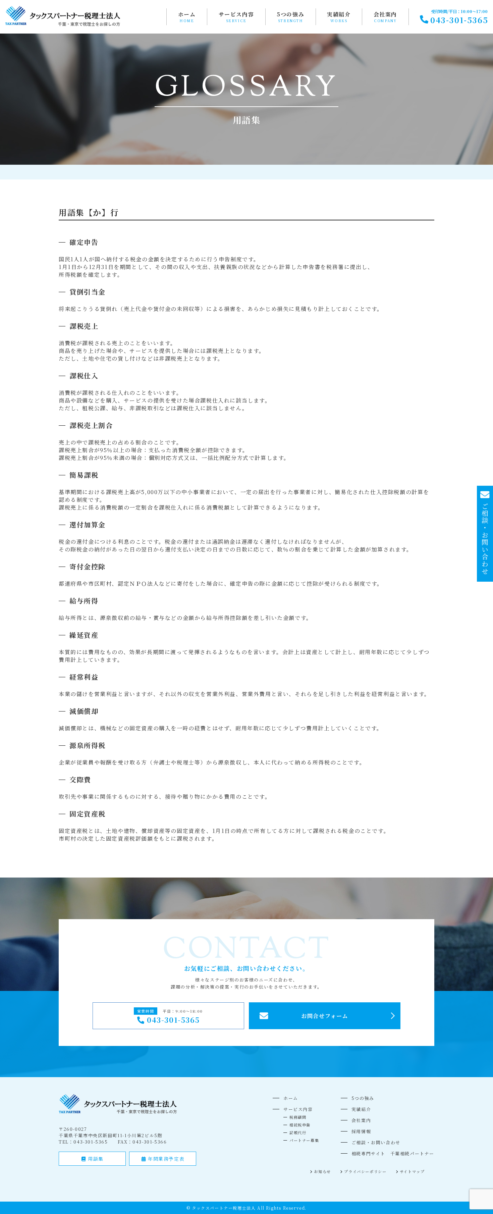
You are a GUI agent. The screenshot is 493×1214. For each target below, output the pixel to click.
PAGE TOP (476, 1171)
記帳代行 (297, 1132)
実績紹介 (338, 14)
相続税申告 (300, 1124)
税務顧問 (297, 1117)
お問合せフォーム (324, 1016)
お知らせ (322, 1171)
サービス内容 (236, 14)
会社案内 (385, 14)
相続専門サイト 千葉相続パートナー (392, 1153)
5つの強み (290, 14)
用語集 (95, 1158)
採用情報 (361, 1131)
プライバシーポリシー (365, 1171)
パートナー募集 (304, 1140)
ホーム (187, 14)
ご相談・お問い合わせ (375, 1142)
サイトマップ (412, 1171)
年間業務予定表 (165, 1158)
